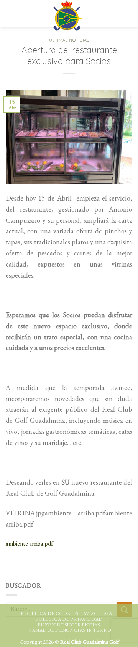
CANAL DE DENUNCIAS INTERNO (70, 630)
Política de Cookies (50, 613)
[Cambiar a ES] (125, 13)
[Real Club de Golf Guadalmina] (68, 15)
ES (110, 9)
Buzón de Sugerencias (69, 625)
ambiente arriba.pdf (29, 543)
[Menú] (13, 13)
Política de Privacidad (68, 619)
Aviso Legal (99, 613)
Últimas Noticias (69, 40)
